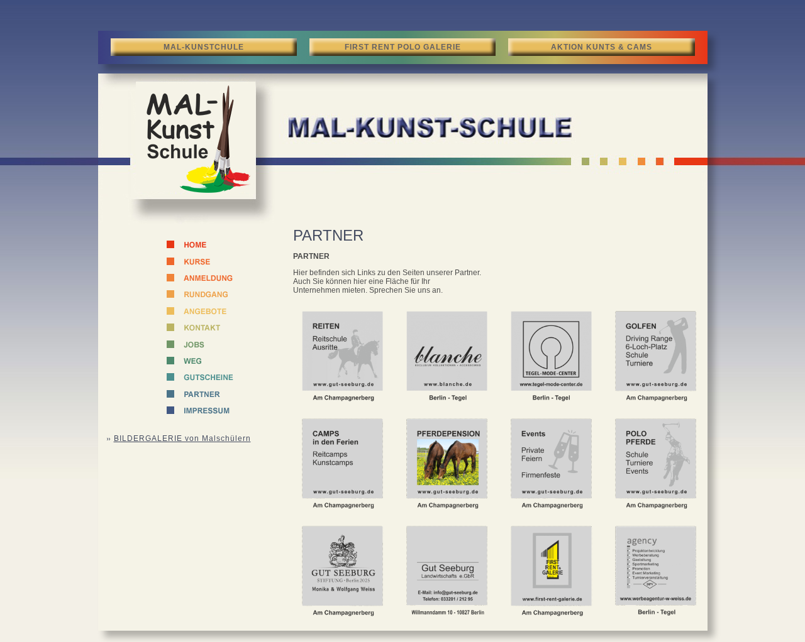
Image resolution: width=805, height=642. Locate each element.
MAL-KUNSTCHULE (204, 47)
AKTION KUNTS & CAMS (601, 47)
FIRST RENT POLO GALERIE (403, 47)
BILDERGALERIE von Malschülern (182, 438)
